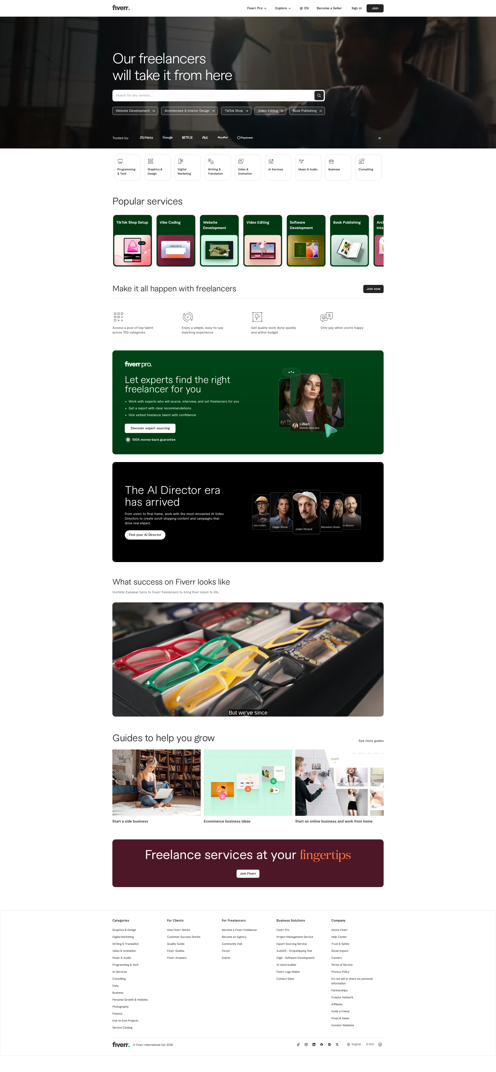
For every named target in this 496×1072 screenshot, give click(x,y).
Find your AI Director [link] (145, 534)
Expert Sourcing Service (291, 944)
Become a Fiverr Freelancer (239, 930)
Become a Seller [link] (329, 8)
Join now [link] (373, 289)
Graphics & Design (124, 930)
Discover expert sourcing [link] (150, 428)
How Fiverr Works (178, 930)
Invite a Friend (340, 1011)
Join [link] (375, 8)
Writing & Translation (125, 944)
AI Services (119, 972)
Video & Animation (124, 951)
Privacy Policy (340, 972)
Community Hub (232, 944)
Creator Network (342, 997)
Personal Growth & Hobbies (130, 1000)
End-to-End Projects (125, 1020)
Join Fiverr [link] (248, 873)
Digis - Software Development (295, 958)
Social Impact (339, 951)
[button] (257, 8)
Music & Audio (121, 958)
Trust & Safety (340, 944)
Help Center (339, 937)
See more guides (371, 741)
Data (115, 986)
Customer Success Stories (183, 937)
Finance (117, 1013)
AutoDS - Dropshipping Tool (294, 951)
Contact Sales (285, 979)
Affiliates (337, 1004)
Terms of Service (342, 965)
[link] (135, 111)
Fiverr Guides (175, 951)
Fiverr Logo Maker (288, 972)
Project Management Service (294, 937)
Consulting (119, 979)
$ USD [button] (370, 1044)
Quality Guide (175, 944)
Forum (226, 951)
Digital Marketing (123, 937)
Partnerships (339, 990)
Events (226, 958)
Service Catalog (122, 1027)
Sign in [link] (357, 8)
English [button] (356, 1044)
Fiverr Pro (282, 930)
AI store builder (286, 965)
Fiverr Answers (177, 958)
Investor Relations (342, 1025)
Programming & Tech (125, 965)
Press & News (340, 1018)
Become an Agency (234, 937)
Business (117, 993)
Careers (336, 958)
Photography (120, 1007)
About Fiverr (339, 930)
